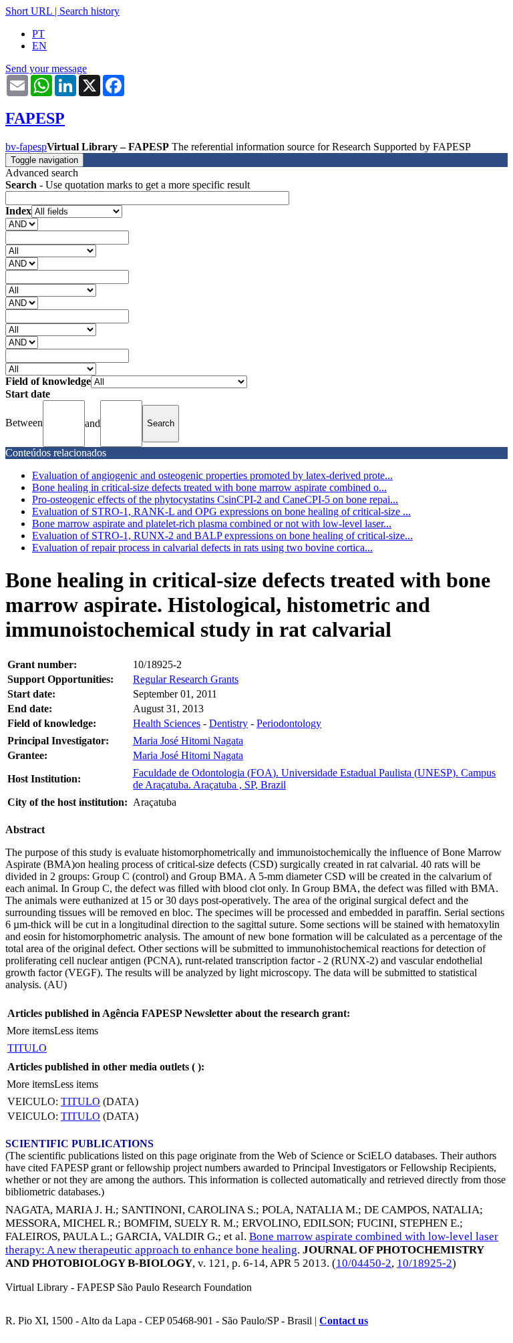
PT (38, 33)
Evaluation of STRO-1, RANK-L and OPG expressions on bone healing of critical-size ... (221, 511)
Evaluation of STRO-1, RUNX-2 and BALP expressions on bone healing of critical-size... (222, 535)
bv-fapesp (26, 146)
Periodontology (288, 723)
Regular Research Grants (185, 679)
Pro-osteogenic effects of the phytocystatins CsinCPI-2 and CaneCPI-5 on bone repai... (215, 499)
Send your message (46, 68)
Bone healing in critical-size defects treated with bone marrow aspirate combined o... (209, 487)
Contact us (343, 1320)
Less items (76, 1030)
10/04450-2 (363, 1263)
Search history (89, 11)
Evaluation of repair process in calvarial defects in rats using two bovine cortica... (202, 547)
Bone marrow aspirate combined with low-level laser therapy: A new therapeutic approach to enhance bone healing (251, 1243)
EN (39, 45)
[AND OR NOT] (21, 223)
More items (30, 1030)
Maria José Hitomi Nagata (188, 740)
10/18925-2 (424, 1263)
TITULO (27, 1048)
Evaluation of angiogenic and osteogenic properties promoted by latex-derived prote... (212, 475)
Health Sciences (166, 723)
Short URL (28, 11)
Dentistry (228, 723)
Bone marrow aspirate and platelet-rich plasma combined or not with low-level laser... (211, 523)
